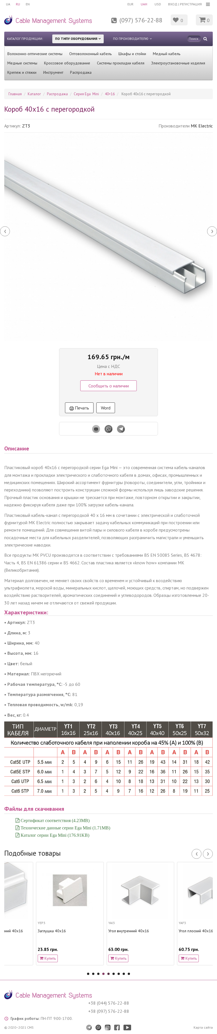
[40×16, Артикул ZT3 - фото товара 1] (108, 237)
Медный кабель (166, 53)
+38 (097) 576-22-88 (108, 1011)
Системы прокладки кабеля (120, 63)
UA (8, 4)
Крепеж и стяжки (21, 72)
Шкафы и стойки (132, 53)
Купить (18, 958)
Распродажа (81, 72)
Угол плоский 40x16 (164, 931)
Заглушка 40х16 (20, 931)
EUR (130, 4)
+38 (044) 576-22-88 (108, 1003)
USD (158, 4)
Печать (81, 408)
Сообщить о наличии (108, 386)
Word (105, 408)
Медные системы (22, 63)
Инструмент (53, 72)
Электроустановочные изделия (178, 63)
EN (28, 4)
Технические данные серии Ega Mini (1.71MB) (64, 827)
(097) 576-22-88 (141, 20)
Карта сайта (203, 1027)
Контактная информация (101, 23)
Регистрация (191, 4)
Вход (172, 4)
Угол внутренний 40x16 (96, 931)
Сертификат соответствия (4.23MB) (54, 820)
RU (18, 4)
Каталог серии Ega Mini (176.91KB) (54, 835)
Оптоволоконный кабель (90, 53)
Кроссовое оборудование (67, 63)
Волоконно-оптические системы (34, 53)
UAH (144, 4)
